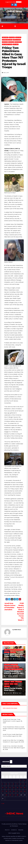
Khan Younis (16, 666)
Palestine (6, 652)
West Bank (15, 44)
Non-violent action (7, 44)
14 (17, 787)
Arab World (5, 37)
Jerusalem (6, 681)
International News (7, 39)
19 (10, 791)
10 (2, 787)
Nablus (12, 681)
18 (6, 791)
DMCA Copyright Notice (14, 833)
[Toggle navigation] (15, 26)
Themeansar (15, 826)
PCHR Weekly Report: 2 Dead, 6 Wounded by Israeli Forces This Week (20, 611)
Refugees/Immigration (17, 669)
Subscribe (20, 829)
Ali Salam (18, 658)
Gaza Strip (18, 37)
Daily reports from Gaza (10, 708)
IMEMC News (17, 629)
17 (2, 791)
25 (6, 795)
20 (14, 791)
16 (24, 787)
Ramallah (6, 683)
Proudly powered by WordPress (10, 824)
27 (14, 795)
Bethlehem (11, 37)
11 (6, 787)
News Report (20, 649)
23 (24, 791)
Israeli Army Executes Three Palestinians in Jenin (13, 656)
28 (17, 795)
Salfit (11, 683)
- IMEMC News (14, 11)
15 (21, 787)
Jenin (14, 649)
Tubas (15, 683)
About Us (7, 829)
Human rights (14, 664)
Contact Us (14, 829)
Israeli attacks (16, 39)
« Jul (2, 803)
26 (10, 795)
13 (13, 787)
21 (17, 791)
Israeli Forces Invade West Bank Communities (13, 690)
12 (10, 787)
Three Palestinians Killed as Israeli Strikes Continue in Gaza (13, 673)
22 (21, 791)
